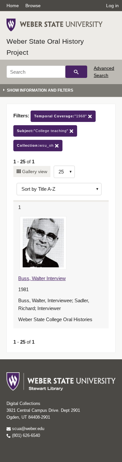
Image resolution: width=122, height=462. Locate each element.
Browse (33, 5)
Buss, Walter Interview (42, 278)
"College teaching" (43, 131)
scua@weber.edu (27, 428)
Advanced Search (104, 72)
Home (13, 5)
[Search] (76, 72)
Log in (112, 5)
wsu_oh (36, 145)
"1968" (61, 116)
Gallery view (34, 171)
